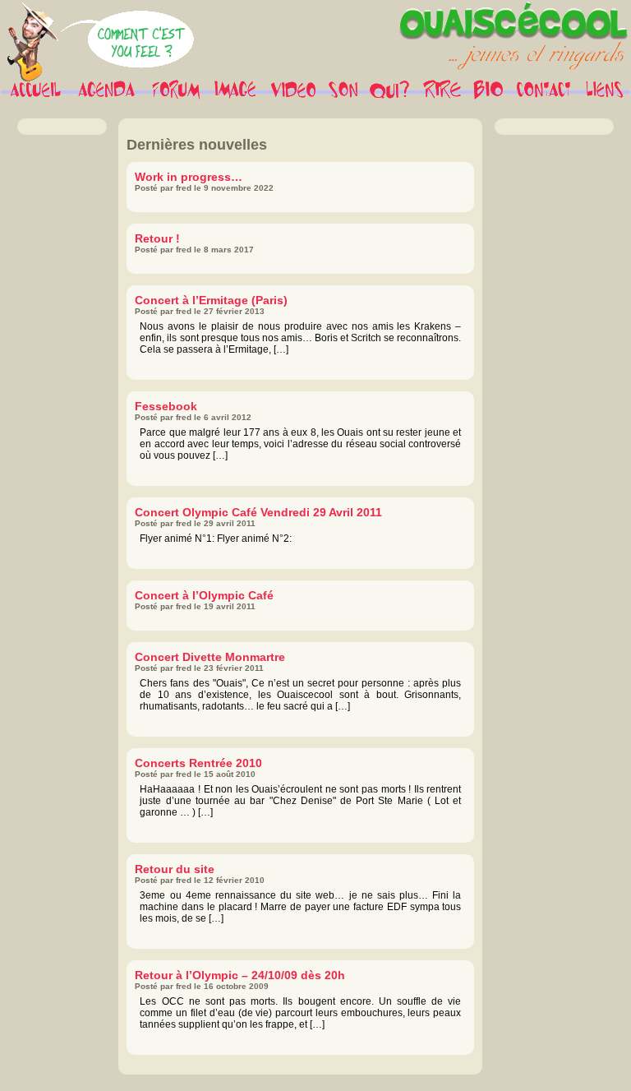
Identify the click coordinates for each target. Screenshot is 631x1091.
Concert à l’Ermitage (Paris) (211, 300)
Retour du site (174, 869)
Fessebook (166, 406)
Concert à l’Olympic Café (204, 595)
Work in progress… (188, 176)
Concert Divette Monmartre (210, 656)
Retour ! (157, 238)
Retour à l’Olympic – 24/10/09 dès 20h (240, 975)
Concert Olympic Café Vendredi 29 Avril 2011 (258, 512)
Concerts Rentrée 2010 (198, 763)
